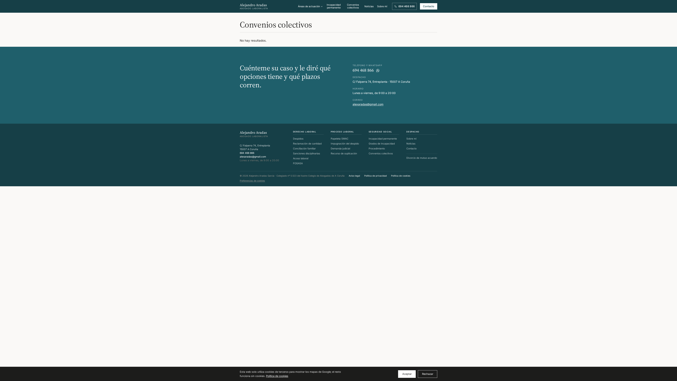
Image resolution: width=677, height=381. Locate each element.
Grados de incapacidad (382, 143)
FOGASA (298, 163)
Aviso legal (354, 175)
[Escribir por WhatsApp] (378, 70)
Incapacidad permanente (334, 6)
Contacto (428, 6)
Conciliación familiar (304, 148)
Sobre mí (382, 6)
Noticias (369, 6)
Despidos (298, 138)
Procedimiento (377, 148)
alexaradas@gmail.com (368, 104)
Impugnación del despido (345, 143)
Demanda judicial (340, 148)
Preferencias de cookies (252, 180)
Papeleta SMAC (339, 138)
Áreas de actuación (309, 6)
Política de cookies (400, 175)
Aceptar (407, 373)
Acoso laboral (300, 158)
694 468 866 (363, 70)
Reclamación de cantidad (307, 143)
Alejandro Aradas (254, 6)
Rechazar (427, 373)
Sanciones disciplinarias (306, 153)
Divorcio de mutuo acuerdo (421, 157)
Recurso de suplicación (344, 153)
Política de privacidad (375, 175)
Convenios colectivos (353, 6)
